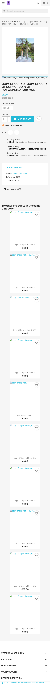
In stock (9, 180)
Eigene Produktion (19, 173)
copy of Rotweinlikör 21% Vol (25, 330)
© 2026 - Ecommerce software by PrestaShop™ (23, 682)
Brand (8, 173)
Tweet (16, 132)
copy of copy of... (25, 415)
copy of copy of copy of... (25, 244)
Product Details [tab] (14, 167)
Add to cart (22, 119)
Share (10, 132)
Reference (10, 177)
